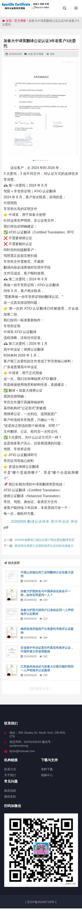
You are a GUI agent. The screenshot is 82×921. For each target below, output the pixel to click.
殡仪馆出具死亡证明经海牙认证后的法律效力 (44, 545)
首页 (9, 20)
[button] (33, 160)
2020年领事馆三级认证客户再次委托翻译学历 (44, 540)
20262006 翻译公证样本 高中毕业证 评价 (44, 521)
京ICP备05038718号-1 (41, 902)
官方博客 (20, 20)
